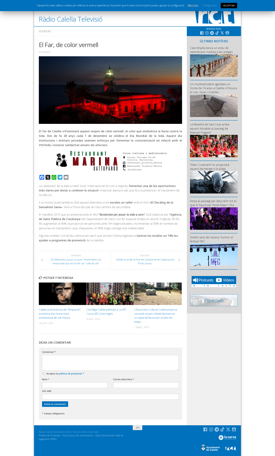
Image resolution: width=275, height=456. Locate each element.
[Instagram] (207, 33)
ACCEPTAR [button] (229, 5)
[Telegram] (212, 33)
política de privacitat (71, 373)
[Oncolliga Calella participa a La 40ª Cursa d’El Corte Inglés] (110, 294)
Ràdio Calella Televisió (70, 19)
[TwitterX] (222, 33)
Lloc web (46, 390)
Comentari (49, 351)
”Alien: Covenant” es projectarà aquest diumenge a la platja (209, 167)
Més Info (193, 5)
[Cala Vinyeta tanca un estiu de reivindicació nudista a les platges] (214, 65)
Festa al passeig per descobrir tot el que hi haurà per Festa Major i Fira (213, 203)
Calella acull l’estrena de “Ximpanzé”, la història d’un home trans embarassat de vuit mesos (60, 313)
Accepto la (64, 373)
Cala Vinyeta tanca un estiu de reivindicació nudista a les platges (211, 50)
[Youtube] (227, 33)
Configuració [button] (209, 5)
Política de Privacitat (49, 435)
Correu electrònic (123, 379)
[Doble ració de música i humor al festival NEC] (214, 255)
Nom (45, 379)
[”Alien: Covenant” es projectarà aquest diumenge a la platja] (214, 182)
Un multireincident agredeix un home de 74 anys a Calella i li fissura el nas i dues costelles (213, 88)
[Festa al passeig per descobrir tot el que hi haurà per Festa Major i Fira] (214, 218)
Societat (45, 31)
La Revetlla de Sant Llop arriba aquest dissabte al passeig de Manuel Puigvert (209, 128)
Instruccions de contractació (77, 435)
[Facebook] (202, 33)
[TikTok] (217, 33)
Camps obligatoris (53, 413)
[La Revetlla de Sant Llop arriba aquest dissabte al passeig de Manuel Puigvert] (214, 146)
